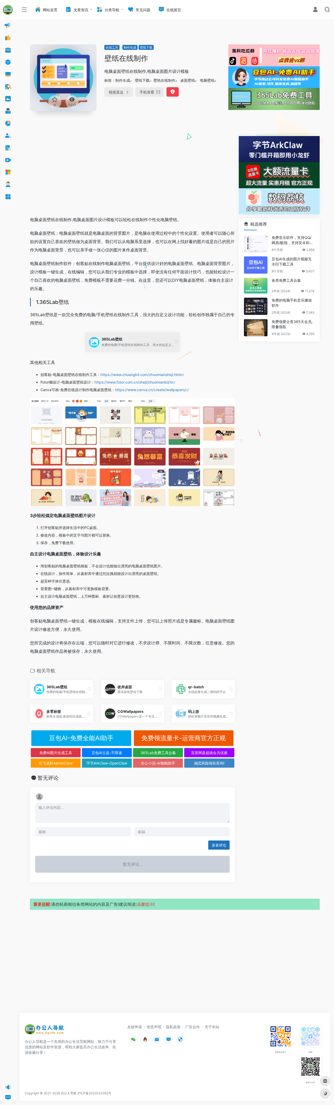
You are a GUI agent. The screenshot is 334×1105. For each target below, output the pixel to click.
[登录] (315, 10)
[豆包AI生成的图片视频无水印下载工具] (255, 265)
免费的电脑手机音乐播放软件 (292, 303)
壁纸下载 (146, 47)
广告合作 (192, 1027)
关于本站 (212, 1027)
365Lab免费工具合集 (158, 752)
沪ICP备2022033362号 (94, 1093)
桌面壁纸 (187, 80)
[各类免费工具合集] (255, 285)
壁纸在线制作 (164, 80)
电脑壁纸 (207, 80)
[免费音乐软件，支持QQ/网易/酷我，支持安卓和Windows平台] (255, 243)
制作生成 (130, 47)
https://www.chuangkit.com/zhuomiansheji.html (140, 374)
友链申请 (134, 1027)
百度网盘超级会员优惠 (209, 752)
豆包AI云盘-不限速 (107, 752)
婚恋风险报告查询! (209, 763)
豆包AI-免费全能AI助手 (81, 738)
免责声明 (154, 1027)
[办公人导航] (44, 1030)
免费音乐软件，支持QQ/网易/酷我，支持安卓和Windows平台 (293, 240)
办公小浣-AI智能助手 (158, 763)
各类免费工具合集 (286, 280)
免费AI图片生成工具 (55, 752)
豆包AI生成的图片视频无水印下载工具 (292, 261)
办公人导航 (68, 1093)
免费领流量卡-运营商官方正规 (183, 738)
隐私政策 (173, 1027)
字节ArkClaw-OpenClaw (106, 763)
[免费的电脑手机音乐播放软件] (255, 306)
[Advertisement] (132, 172)
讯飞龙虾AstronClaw (56, 763)
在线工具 (112, 47)
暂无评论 (48, 778)
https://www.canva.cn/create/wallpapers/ (150, 389)
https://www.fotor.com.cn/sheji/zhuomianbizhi (133, 382)
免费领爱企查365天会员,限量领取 (292, 324)
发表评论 (219, 845)
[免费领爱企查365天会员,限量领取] (255, 327)
